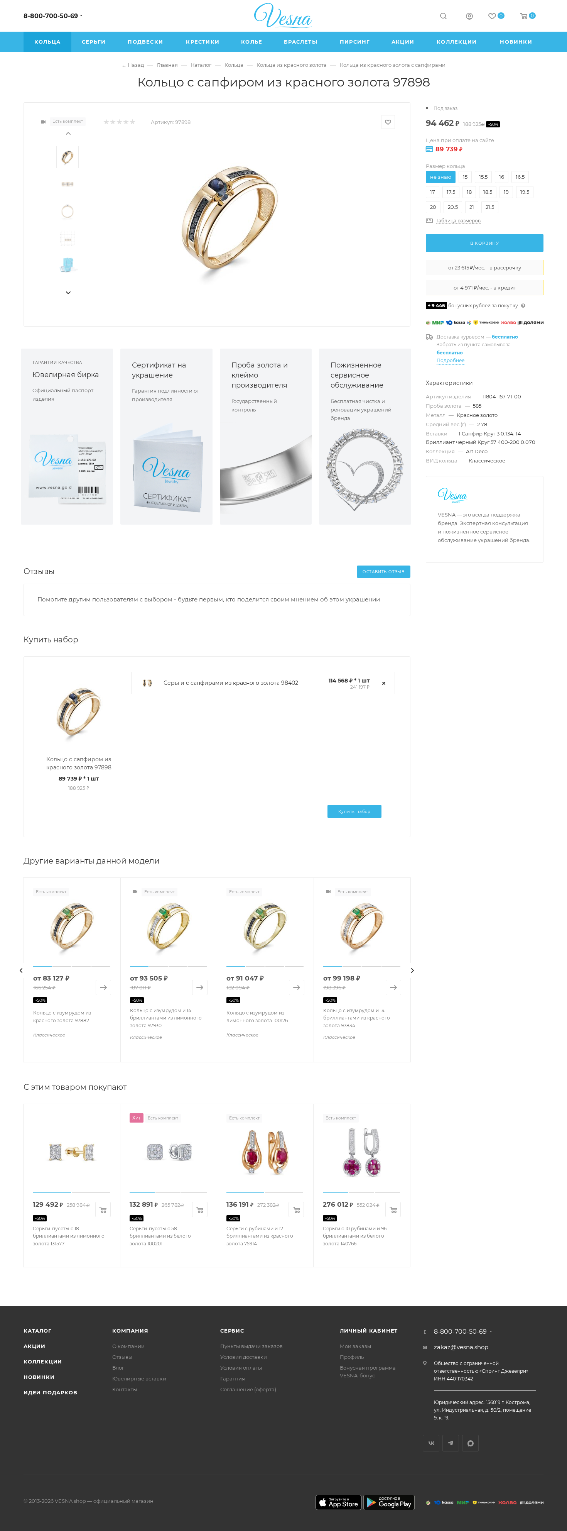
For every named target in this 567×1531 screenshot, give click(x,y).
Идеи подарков (50, 1392)
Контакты (124, 1389)
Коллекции (43, 1361)
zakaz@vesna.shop (461, 1347)
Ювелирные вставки (139, 1378)
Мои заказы (355, 1346)
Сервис (232, 1331)
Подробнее (450, 360)
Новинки (39, 1377)
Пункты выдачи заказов (251, 1346)
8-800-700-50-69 (51, 16)
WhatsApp (470, 1443)
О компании (128, 1346)
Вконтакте (431, 1443)
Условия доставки (243, 1357)
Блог (118, 1368)
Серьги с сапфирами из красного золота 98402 (231, 682)
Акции (35, 1346)
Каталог (38, 1331)
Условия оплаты (241, 1368)
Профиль (352, 1357)
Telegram (450, 1443)
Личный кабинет (369, 1331)
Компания (130, 1331)
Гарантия (232, 1378)
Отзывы (122, 1357)
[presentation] (68, 133)
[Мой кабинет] (469, 17)
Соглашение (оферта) (248, 1389)
